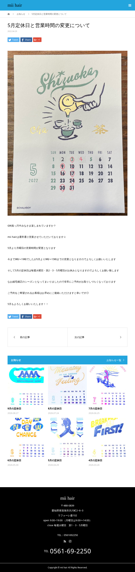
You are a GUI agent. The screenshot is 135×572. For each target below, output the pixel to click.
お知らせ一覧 (114, 360)
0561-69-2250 (70, 551)
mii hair (15, 5)
